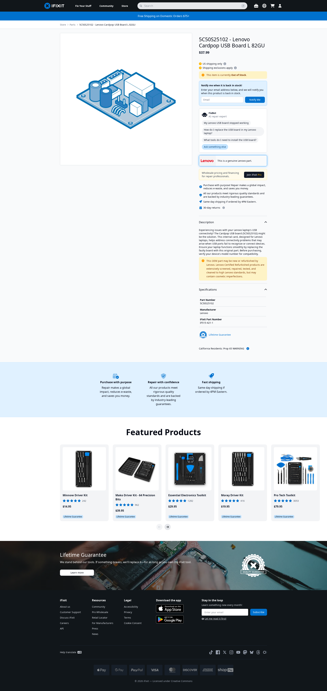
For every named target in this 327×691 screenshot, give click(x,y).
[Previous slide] (159, 527)
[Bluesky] (251, 652)
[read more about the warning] (248, 348)
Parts (72, 24)
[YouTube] (238, 652)
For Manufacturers (102, 623)
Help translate (68, 652)
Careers (64, 623)
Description (206, 222)
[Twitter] (225, 652)
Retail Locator (99, 617)
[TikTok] (211, 652)
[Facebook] (218, 652)
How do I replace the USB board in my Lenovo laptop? (230, 131)
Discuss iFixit (67, 617)
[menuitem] (83, 6)
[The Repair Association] (265, 652)
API (62, 628)
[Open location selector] (264, 5)
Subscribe (258, 612)
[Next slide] (168, 527)
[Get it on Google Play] (170, 619)
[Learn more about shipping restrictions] (224, 63)
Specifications (208, 289)
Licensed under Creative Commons (172, 681)
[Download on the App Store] (170, 608)
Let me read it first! (215, 618)
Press (95, 628)
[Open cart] (272, 5)
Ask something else (215, 146)
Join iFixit (254, 174)
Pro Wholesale (100, 612)
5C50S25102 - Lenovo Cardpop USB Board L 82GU (107, 24)
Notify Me (254, 99)
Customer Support (70, 612)
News (95, 634)
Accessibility (131, 606)
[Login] (280, 6)
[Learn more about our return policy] (223, 207)
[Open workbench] (256, 5)
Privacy (128, 612)
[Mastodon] (245, 652)
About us (65, 606)
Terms (127, 617)
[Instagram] (231, 652)
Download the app (168, 600)
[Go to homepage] (55, 6)
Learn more (77, 572)
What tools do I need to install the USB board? (230, 140)
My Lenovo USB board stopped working (226, 122)
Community (98, 606)
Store (63, 24)
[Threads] (258, 652)
